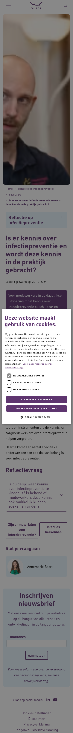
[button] (36, 417)
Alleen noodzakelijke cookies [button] (36, 408)
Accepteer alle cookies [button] (36, 399)
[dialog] (36, 366)
